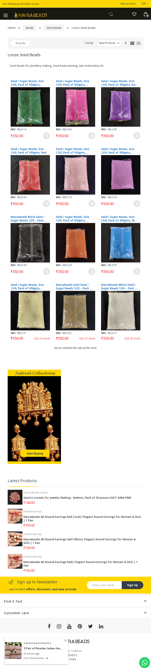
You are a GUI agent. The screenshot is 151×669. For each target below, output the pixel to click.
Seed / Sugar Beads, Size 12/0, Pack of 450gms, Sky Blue (118, 218)
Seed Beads (54, 28)
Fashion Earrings (32, 511)
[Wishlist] (134, 14)
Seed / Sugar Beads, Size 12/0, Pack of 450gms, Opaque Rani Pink (72, 82)
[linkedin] (101, 626)
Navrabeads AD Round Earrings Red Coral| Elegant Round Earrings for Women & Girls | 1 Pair (82, 518)
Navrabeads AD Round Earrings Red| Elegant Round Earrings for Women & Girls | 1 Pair (80, 563)
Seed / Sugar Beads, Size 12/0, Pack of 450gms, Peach (72, 150)
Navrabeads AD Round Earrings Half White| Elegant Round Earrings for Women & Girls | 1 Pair (79, 541)
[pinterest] (80, 626)
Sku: (13, 129)
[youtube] (69, 626)
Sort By (89, 43)
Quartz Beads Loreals (35, 492)
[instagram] (59, 626)
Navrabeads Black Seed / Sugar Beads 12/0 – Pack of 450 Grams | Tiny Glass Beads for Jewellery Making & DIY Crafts (29, 218)
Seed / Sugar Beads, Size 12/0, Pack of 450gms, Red (28, 150)
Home (12, 28)
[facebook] (49, 626)
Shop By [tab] (20, 43)
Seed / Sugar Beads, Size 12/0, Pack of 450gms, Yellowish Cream (27, 286)
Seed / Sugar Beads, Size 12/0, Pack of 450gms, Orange (72, 218)
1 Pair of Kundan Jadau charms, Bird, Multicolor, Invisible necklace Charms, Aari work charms (43, 648)
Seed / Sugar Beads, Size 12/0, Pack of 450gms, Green (27, 82)
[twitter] (90, 626)
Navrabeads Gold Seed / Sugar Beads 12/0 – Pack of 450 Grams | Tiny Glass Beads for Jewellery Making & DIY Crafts (74, 286)
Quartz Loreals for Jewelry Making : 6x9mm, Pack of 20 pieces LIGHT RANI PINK (77, 497)
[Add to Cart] (46, 135)
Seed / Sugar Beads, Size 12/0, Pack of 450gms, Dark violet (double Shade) (119, 82)
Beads (30, 28)
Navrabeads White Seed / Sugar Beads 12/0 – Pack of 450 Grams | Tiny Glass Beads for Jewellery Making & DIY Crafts (119, 286)
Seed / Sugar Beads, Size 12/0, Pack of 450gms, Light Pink (117, 150)
